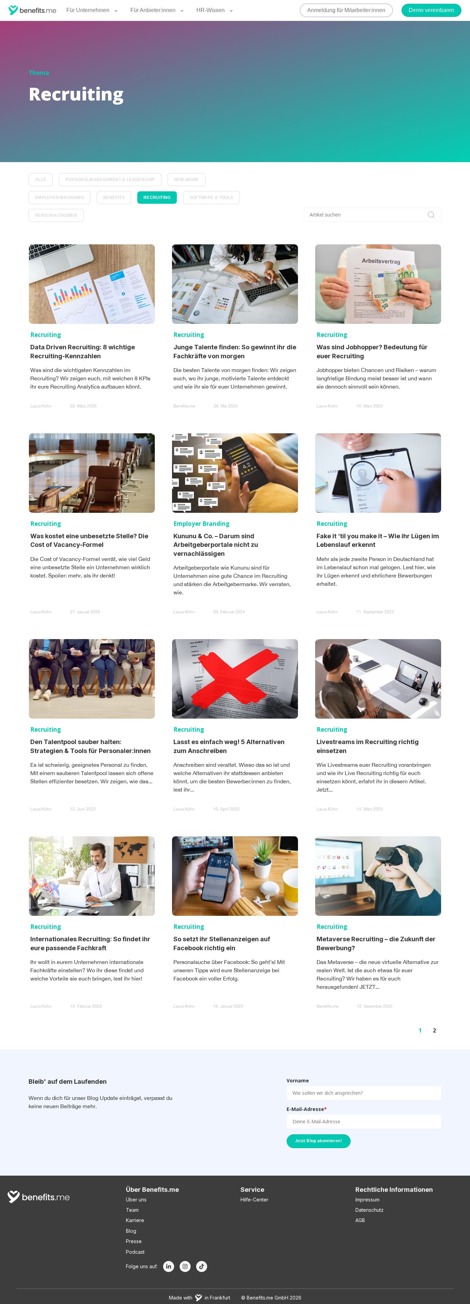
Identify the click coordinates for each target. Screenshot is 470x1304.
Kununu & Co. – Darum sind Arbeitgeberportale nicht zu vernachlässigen (215, 544)
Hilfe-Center (254, 1199)
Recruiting (157, 197)
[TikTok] (201, 1266)
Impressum (367, 1199)
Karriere (135, 1220)
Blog (131, 1231)
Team (132, 1210)
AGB (360, 1220)
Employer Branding (59, 197)
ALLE (40, 179)
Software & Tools (212, 197)
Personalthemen (56, 215)
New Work (186, 179)
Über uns (136, 1199)
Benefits (114, 197)
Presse (134, 1241)
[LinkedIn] (168, 1266)
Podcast (135, 1252)
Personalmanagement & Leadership (109, 179)
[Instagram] (185, 1266)
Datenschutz (369, 1210)
